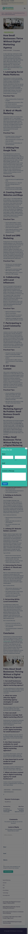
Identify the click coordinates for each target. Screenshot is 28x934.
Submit (5, 484)
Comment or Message (8, 471)
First (3, 460)
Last (16, 460)
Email (4, 463)
